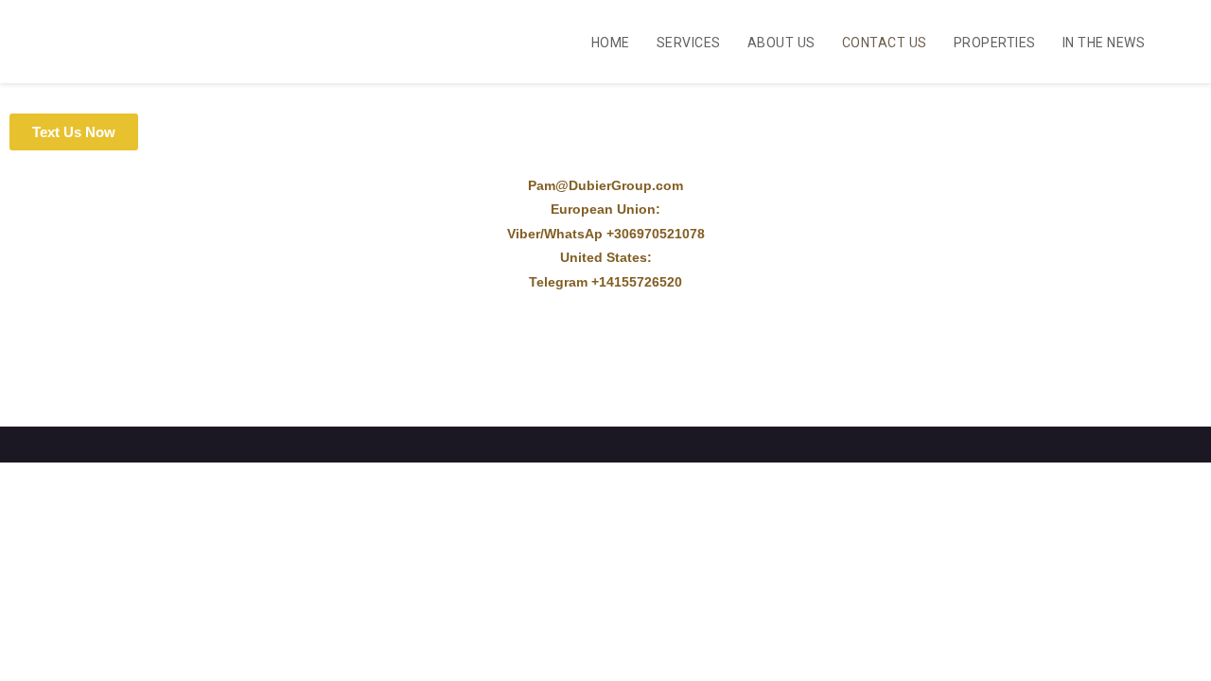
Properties (995, 42)
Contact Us (884, 42)
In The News (1103, 42)
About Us (781, 42)
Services (689, 42)
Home (610, 42)
